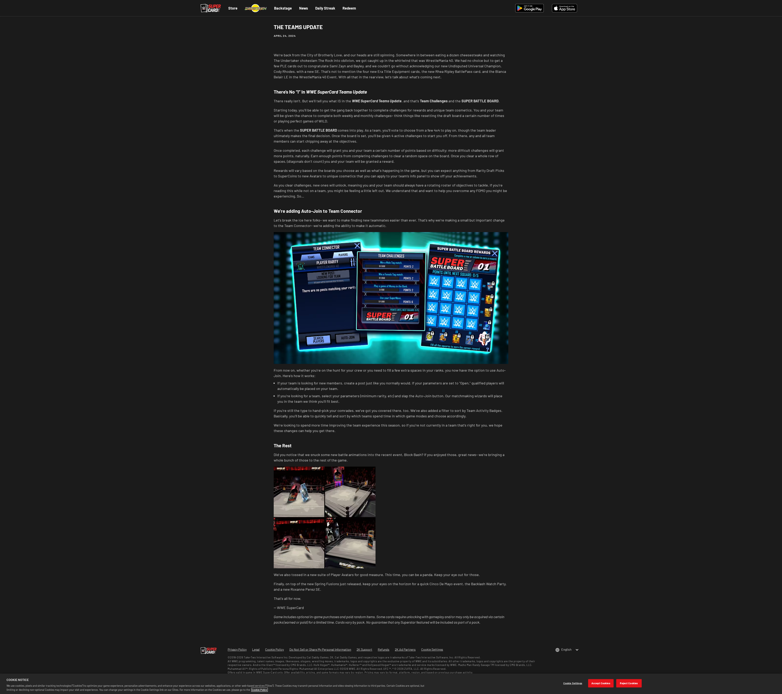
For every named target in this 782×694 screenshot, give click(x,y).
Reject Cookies (629, 683)
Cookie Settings (432, 649)
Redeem (349, 8)
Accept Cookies (600, 683)
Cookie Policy (259, 689)
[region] (391, 684)
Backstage (283, 8)
